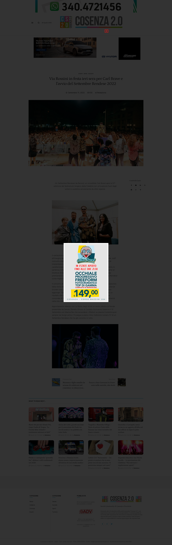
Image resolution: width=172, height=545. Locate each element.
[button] (106, 31)
